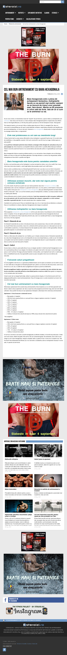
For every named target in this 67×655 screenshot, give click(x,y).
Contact (29, 643)
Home (5, 24)
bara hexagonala (38, 129)
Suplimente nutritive (35, 13)
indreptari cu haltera (50, 185)
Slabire (46, 13)
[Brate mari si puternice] (33, 380)
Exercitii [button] (19, 19)
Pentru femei (9, 19)
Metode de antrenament (15, 24)
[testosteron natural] (33, 36)
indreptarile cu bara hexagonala (29, 189)
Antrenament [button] (10, 13)
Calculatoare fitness (33, 19)
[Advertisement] (13, 349)
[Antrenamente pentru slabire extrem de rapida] (33, 65)
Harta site (34, 643)
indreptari (7, 120)
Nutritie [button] (21, 13)
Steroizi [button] (55, 13)
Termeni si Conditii (21, 643)
